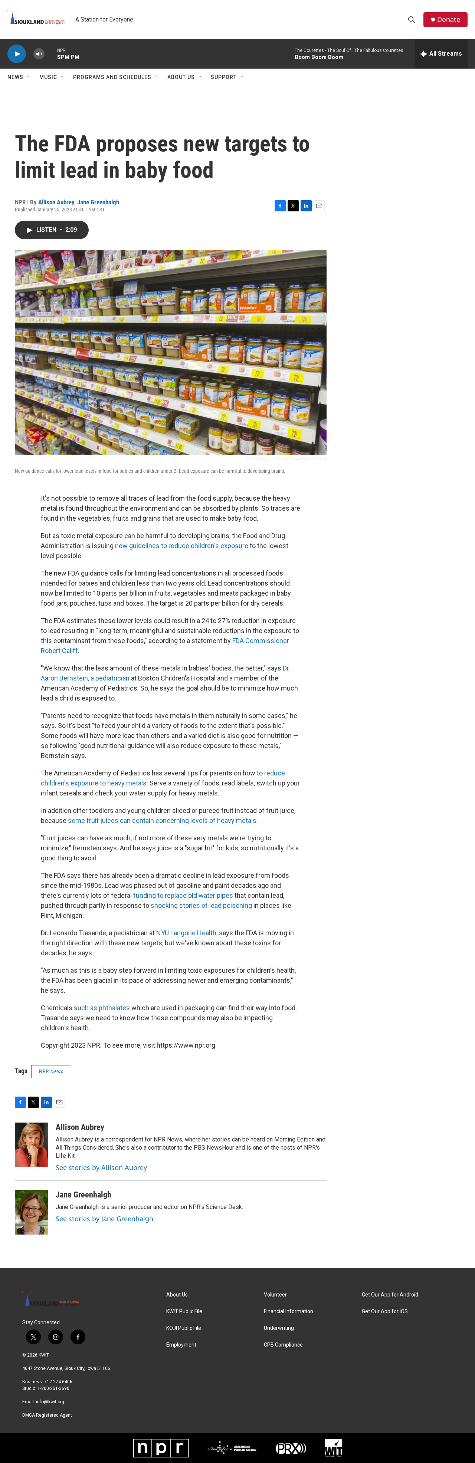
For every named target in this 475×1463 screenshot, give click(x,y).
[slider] (51, 53)
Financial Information (288, 1311)
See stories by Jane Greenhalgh (104, 1218)
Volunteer (275, 1295)
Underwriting (279, 1328)
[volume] (39, 54)
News (15, 77)
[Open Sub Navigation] (29, 77)
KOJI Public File (183, 1328)
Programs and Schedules (112, 77)
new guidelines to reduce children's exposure (181, 546)
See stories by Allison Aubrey (101, 1167)
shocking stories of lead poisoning (202, 905)
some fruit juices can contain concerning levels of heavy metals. (163, 820)
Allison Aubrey (56, 202)
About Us (181, 77)
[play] (17, 54)
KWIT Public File (184, 1311)
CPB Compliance (283, 1345)
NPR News (51, 1071)
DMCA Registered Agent (47, 1415)
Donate (448, 19)
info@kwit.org (50, 1401)
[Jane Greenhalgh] (31, 1212)
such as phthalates (102, 1008)
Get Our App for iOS (385, 1311)
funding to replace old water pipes (183, 895)
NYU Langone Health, (186, 933)
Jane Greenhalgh (98, 202)
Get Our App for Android (390, 1295)
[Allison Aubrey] (31, 1145)
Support (224, 77)
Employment (181, 1345)
